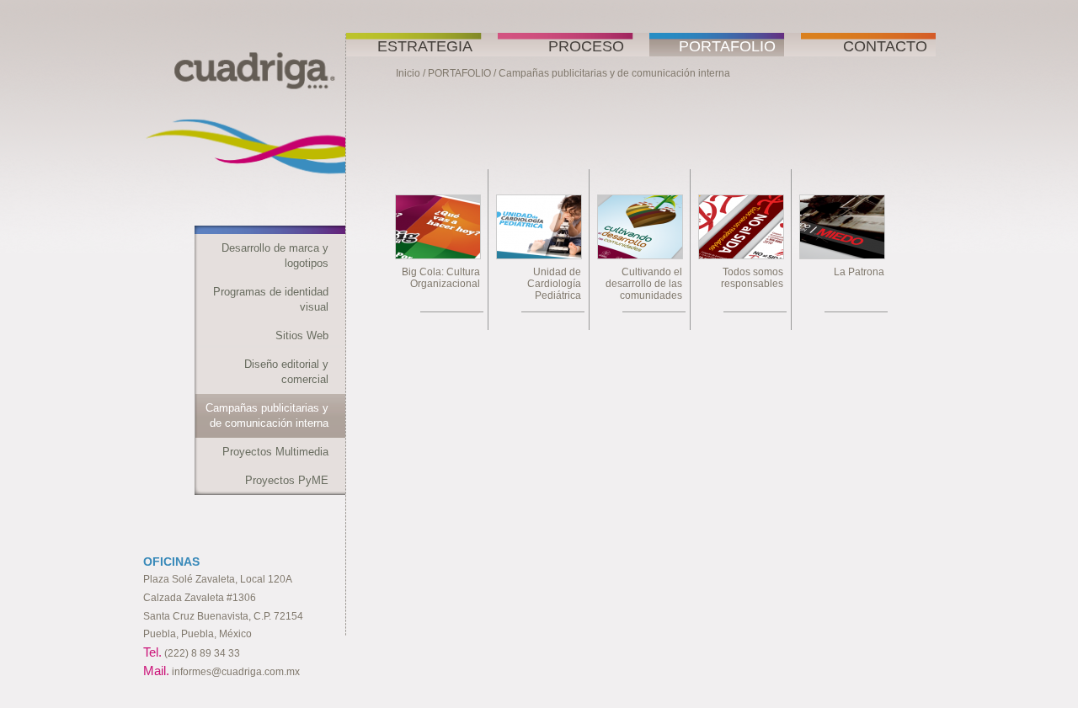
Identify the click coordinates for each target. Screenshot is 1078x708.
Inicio (408, 73)
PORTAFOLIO (727, 46)
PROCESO (586, 46)
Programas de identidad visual (270, 299)
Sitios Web (301, 335)
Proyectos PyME (286, 480)
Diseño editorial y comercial (286, 372)
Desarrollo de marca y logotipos (274, 255)
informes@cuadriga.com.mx (236, 672)
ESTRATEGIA (424, 46)
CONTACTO (885, 46)
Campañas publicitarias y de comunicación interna (266, 415)
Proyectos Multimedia (275, 451)
